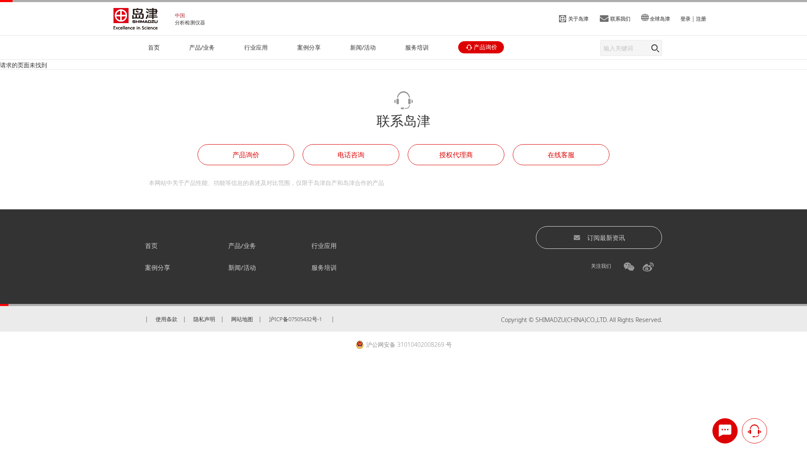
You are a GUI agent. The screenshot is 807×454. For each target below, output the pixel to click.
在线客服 (561, 154)
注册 (701, 18)
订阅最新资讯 (606, 237)
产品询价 (245, 154)
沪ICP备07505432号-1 (295, 319)
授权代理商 (456, 154)
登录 (685, 18)
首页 (151, 245)
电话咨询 (351, 154)
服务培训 (324, 267)
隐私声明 (204, 319)
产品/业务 (242, 245)
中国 (180, 15)
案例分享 (157, 267)
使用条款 (166, 319)
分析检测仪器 (190, 22)
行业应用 (324, 245)
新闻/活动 (242, 267)
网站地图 (242, 319)
